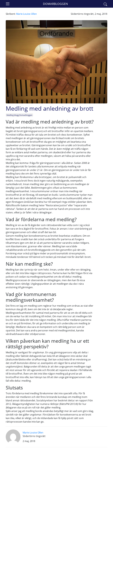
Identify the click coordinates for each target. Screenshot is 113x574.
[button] (105, 4)
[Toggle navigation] (8, 4)
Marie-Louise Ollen (26, 13)
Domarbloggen (55, 4)
